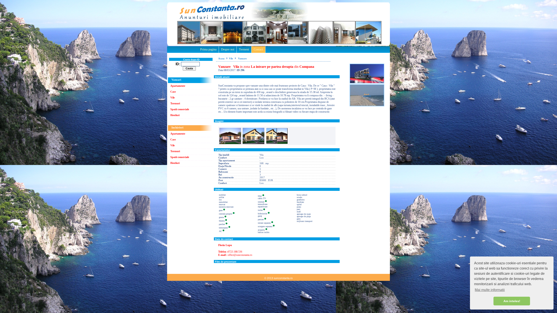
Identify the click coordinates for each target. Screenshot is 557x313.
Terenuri (175, 103)
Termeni (244, 49)
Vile (172, 97)
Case (173, 91)
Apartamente (177, 85)
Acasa (221, 58)
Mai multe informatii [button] (490, 290)
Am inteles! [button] (511, 301)
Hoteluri (175, 115)
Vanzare (242, 58)
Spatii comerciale (179, 109)
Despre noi (227, 49)
